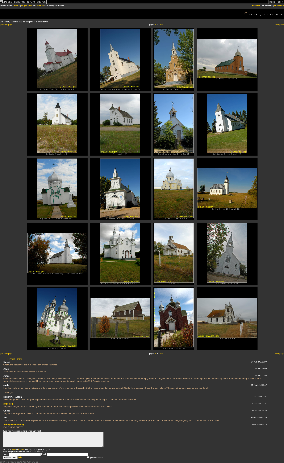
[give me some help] (272, 3)
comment (11, 359)
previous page (6, 24)
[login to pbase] (280, 3)
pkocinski (8, 403)
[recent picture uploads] (19, 3)
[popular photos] (157, 3)
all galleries (26, 6)
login (14, 450)
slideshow (279, 6)
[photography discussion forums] (31, 3)
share (19, 359)
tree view (256, 6)
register (21, 450)
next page (279, 24)
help (20, 457)
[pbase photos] (6, 3)
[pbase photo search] (41, 3)
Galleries (40, 6)
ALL (161, 24)
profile (17, 6)
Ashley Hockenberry (13, 424)
